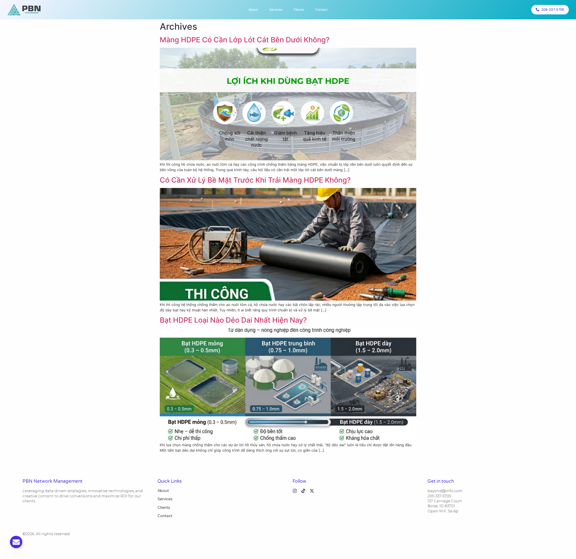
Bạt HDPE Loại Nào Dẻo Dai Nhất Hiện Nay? (233, 320)
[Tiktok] (303, 491)
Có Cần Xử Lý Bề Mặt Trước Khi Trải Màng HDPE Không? (255, 180)
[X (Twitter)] (312, 491)
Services (275, 10)
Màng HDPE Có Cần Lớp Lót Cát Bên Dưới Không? (245, 39)
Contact (321, 10)
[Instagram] (294, 491)
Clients (299, 10)
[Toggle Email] (16, 542)
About (253, 10)
